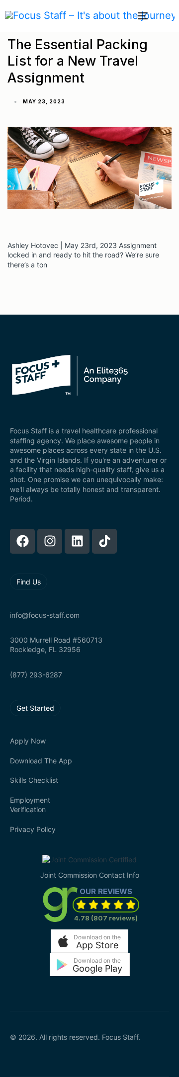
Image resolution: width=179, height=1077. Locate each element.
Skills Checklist (34, 780)
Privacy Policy (33, 829)
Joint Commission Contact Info (89, 875)
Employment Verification (30, 805)
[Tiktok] (104, 541)
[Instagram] (49, 541)
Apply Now (28, 741)
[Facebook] (22, 541)
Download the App (41, 760)
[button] (89, 941)
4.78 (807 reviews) (106, 918)
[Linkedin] (77, 541)
